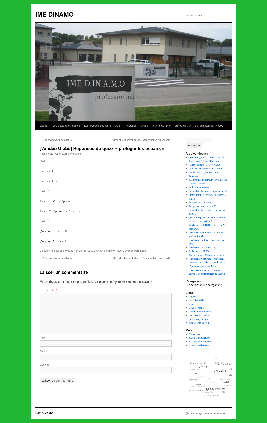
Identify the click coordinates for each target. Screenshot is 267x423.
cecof (191, 304)
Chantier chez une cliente (56, 139)
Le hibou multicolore (199, 187)
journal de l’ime (161, 126)
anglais (192, 296)
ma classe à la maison (199, 315)
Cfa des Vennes (196, 307)
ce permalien (138, 250)
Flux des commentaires (200, 341)
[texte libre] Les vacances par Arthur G (208, 191)
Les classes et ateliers (66, 126)
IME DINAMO (54, 14)
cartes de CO (183, 126)
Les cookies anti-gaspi (200, 202)
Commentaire (48, 290)
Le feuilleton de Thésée (209, 126)
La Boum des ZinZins (199, 251)
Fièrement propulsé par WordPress (207, 413)
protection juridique (198, 319)
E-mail (43, 351)
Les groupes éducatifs (97, 126)
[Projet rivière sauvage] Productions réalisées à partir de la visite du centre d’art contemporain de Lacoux (207, 262)
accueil (44, 126)
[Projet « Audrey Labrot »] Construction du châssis (143, 139)
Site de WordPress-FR (200, 345)
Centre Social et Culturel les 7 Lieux (206, 254)
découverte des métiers (200, 311)
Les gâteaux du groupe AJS (202, 206)
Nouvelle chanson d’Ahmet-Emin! (206, 168)
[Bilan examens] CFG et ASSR (204, 164)
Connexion (194, 334)
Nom (42, 338)
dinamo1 (77, 153)
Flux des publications (199, 337)
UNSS (144, 126)
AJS (117, 126)
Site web (44, 364)
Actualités (131, 126)
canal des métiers (197, 300)
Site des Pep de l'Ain (199, 322)
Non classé (80, 250)
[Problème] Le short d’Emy (202, 247)
